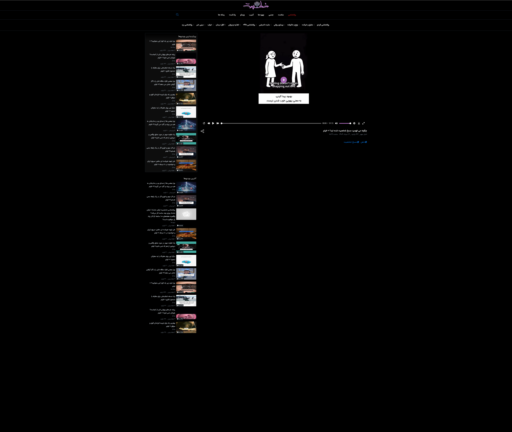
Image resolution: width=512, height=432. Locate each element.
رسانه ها (221, 14)
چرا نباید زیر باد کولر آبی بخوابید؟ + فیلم (162, 43)
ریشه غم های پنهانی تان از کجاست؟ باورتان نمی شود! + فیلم (162, 56)
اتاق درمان (220, 24)
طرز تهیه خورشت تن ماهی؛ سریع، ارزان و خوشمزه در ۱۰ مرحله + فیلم (161, 163)
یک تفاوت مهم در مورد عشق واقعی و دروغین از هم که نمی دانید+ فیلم (162, 136)
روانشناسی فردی (323, 24)
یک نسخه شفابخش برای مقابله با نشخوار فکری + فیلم (163, 69)
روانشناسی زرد (187, 24)
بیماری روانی (279, 24)
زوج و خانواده (292, 24)
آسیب (251, 14)
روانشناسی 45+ (249, 24)
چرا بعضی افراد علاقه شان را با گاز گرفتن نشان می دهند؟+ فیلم (163, 83)
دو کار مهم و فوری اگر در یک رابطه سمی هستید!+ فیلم (161, 149)
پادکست (232, 14)
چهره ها (261, 14)
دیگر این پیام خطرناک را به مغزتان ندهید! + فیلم (163, 109)
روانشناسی (292, 14)
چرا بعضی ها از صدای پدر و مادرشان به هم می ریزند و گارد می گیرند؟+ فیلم (161, 123)
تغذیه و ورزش (234, 24)
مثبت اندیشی (264, 24)
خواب (210, 24)
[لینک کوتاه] (203, 131)
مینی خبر (200, 24)
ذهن (363, 142)
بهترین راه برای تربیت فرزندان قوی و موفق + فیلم (162, 96)
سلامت (281, 14)
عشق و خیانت (307, 24)
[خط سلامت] (256, 5)
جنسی (271, 14)
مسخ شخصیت (350, 142)
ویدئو (242, 14)
